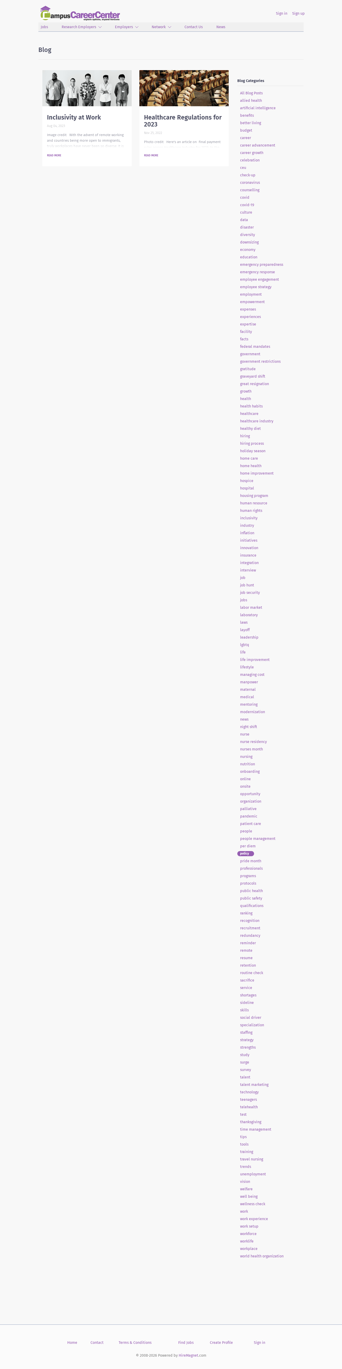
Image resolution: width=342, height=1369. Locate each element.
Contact (97, 1342)
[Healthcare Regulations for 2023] (184, 88)
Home (72, 1342)
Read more (54, 155)
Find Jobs (186, 1342)
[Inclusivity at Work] (87, 88)
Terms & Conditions (135, 1342)
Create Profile (221, 1342)
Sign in (281, 13)
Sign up (298, 13)
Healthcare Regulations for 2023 (183, 121)
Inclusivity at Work (74, 117)
